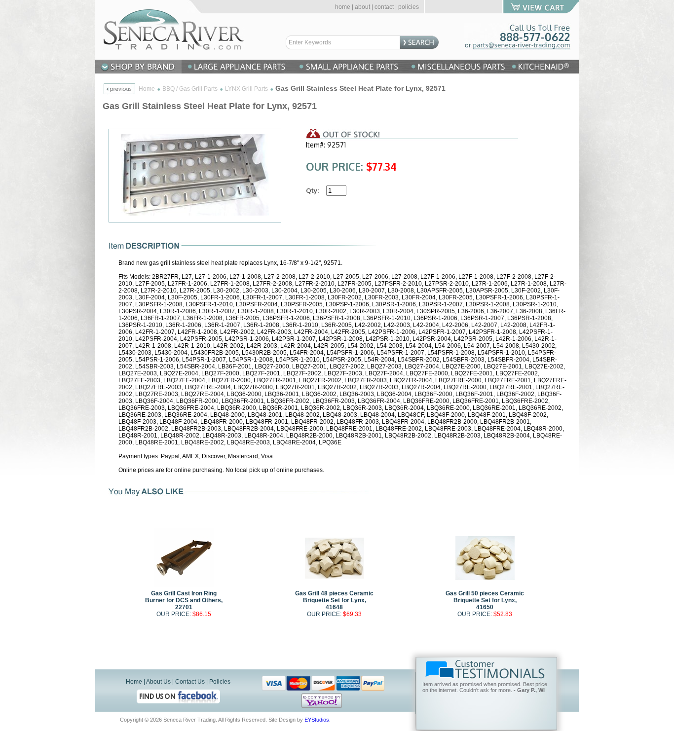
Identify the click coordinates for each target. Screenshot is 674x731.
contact (384, 6)
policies (408, 6)
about (362, 6)
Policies (219, 681)
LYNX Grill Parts (246, 88)
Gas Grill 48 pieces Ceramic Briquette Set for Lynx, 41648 (334, 600)
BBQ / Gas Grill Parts (190, 88)
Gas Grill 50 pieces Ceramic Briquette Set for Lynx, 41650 (485, 600)
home (342, 6)
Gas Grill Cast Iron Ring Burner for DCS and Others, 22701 (184, 600)
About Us (158, 681)
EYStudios (316, 720)
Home (147, 88)
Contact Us (190, 681)
